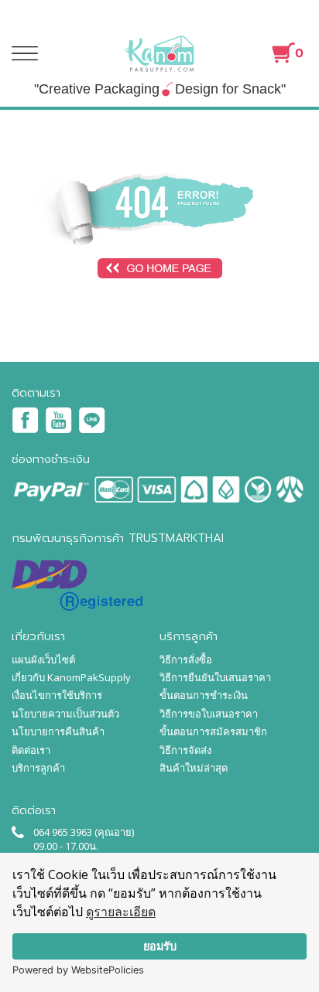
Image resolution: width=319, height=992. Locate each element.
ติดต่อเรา (31, 750)
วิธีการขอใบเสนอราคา (209, 714)
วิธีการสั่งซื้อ (186, 659)
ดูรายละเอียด (121, 911)
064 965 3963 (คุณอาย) (83, 832)
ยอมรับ (160, 946)
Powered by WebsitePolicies (78, 970)
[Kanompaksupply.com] (160, 53)
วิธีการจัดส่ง (185, 750)
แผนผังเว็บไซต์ (43, 659)
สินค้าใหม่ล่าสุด (194, 768)
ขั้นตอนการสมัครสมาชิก (213, 731)
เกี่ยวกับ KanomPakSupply (71, 677)
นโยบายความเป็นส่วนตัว (65, 714)
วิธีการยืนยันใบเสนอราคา (215, 677)
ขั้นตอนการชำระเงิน (204, 695)
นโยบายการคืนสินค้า (58, 731)
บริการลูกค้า (38, 768)
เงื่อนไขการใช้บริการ (57, 695)
